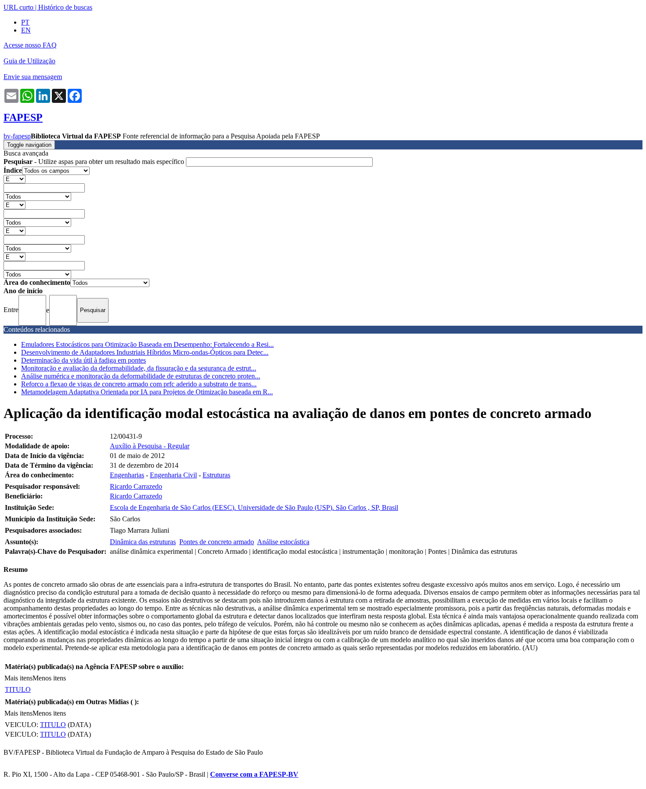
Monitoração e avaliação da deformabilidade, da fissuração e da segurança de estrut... (138, 368)
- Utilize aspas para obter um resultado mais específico (95, 161)
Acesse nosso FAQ (30, 45)
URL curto (18, 7)
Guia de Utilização (29, 61)
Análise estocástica (283, 541)
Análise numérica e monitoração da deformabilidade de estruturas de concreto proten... (140, 376)
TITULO (18, 689)
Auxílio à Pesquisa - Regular (149, 446)
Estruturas (216, 475)
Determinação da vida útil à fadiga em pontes (83, 360)
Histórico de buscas (65, 7)
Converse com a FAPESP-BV (254, 774)
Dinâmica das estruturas (143, 541)
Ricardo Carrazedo (136, 486)
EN (26, 30)
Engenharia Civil (173, 475)
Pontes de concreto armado (216, 541)
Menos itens (49, 678)
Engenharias (127, 475)
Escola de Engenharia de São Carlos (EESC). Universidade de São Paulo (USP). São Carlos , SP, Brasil (254, 507)
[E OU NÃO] (14, 178)
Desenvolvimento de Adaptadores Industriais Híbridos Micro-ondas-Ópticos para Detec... (145, 352)
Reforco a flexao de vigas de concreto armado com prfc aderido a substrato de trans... (139, 384)
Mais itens (18, 678)
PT (25, 22)
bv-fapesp (17, 136)
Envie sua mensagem (33, 76)
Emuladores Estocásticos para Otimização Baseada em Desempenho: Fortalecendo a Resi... (147, 344)
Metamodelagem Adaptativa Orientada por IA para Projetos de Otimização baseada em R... (147, 392)
